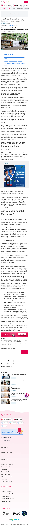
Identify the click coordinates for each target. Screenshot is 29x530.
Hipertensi (15, 363)
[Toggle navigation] (2, 2)
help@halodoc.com (6, 437)
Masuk (25, 1)
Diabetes (10, 360)
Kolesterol (9, 363)
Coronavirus (3, 23)
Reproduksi (8, 366)
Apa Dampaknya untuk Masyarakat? (13, 61)
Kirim (24, 352)
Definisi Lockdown (8, 54)
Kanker (3, 366)
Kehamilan (3, 363)
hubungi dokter (15, 318)
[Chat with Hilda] (27, 395)
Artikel (9, 8)
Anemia (21, 363)
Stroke (20, 360)
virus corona (21, 70)
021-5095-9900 (6, 440)
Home (4, 8)
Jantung (15, 360)
